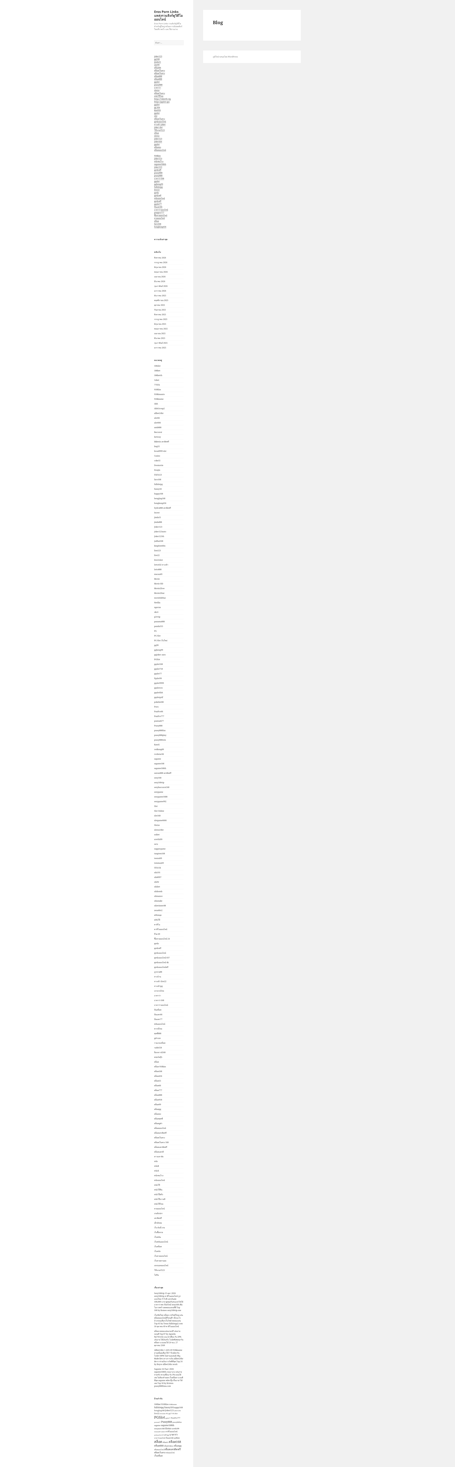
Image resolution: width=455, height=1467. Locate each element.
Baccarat (158, 432)
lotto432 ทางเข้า (161, 564)
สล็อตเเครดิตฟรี (160, 1147)
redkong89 (159, 749)
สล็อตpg (157, 1109)
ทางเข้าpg (158, 986)
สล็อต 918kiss (160, 1066)
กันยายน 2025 (160, 309)
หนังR (156, 1166)
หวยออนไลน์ (159, 218)
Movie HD (158, 583)
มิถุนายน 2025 (160, 324)
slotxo (156, 90)
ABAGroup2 (159, 408)
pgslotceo (158, 688)
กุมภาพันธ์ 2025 (161, 343)
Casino (157, 456)
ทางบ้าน (157, 976)
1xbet (156, 380)
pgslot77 (158, 204)
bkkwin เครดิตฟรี (161, 441)
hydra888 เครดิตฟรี (162, 508)
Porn (156, 706)
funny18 (158, 489)
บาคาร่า (157, 87)
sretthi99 (158, 839)
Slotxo (157, 825)
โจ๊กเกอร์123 (159, 130)
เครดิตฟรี (158, 1218)
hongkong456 (160, 226)
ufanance (158, 896)
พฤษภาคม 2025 (161, 328)
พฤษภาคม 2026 (161, 272)
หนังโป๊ (157, 1185)
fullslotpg (158, 187)
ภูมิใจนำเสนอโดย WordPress (225, 56)
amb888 (157, 427)
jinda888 (158, 522)
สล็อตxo (157, 147)
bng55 (157, 446)
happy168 (158, 493)
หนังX (156, 1170)
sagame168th (160, 164)
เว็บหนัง (157, 1251)
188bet (157, 370)
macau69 (158, 574)
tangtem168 (159, 853)
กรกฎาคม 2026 (160, 262)
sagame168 (159, 763)
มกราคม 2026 (160, 291)
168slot (157, 366)
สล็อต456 (158, 1076)
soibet (157, 834)
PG (155, 631)
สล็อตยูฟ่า (158, 1123)
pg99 (156, 645)
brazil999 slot (160, 451)
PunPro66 (158, 711)
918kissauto (159, 394)
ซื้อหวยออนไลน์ (160, 215)
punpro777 (159, 212)
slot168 (157, 815)
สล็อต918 (158, 1099)
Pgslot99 (158, 678)
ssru (156, 844)
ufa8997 (157, 877)
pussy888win (160, 740)
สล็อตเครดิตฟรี (160, 1133)
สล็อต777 (158, 1090)
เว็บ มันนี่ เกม (159, 1227)
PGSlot (157, 659)
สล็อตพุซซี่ (158, 1118)
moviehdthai (160, 598)
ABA (156, 403)
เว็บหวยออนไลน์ (161, 1256)
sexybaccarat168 (161, 787)
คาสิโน (157, 924)
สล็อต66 (157, 67)
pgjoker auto (160, 654)
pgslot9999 (159, 683)
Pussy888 (158, 725)
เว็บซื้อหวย (158, 1232)
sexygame (158, 792)
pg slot (157, 107)
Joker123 (158, 527)
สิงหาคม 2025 (160, 314)
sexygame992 (160, 801)
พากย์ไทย (158, 1028)
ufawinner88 (160, 905)
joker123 (158, 56)
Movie (157, 579)
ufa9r (156, 882)
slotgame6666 (160, 820)
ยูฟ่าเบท (157, 1038)
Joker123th (159, 536)
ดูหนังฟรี (157, 170)
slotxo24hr (159, 830)
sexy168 (157, 777)
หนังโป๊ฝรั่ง (158, 1194)
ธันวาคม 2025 (160, 295)
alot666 (157, 422)
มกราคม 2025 (160, 347)
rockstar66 (159, 754)
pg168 (157, 59)
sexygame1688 (160, 796)
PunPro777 (159, 716)
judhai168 (158, 541)
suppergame (160, 848)
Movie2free (159, 588)
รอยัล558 (158, 1047)
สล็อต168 (158, 1071)
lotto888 (158, 569)
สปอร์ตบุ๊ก (158, 1057)
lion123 (157, 550)
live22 (157, 190)
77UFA (157, 384)
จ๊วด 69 (157, 934)
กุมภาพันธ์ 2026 (161, 286)
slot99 (156, 65)
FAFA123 (158, 474)
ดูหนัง (156, 192)
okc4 (156, 612)
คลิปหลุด (158, 915)
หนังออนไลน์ (159, 198)
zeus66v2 (158, 910)
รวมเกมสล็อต (159, 1043)
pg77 (170, 1413)
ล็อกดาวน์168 (160, 1052)
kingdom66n (159, 545)
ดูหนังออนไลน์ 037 (162, 957)
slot (155, 116)
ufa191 (157, 872)
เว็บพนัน (157, 1237)
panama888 (159, 621)
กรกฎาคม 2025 (160, 319)
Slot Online (159, 811)
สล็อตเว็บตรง (159, 70)
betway (157, 437)
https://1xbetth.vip (162, 99)
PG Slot (157, 635)
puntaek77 (159, 721)
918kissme (159, 399)
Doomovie (158, 465)
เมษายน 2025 (160, 333)
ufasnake (158, 901)
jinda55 (157, 62)
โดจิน (156, 1275)
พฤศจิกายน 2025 (161, 300)
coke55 (157, 460)
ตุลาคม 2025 (159, 305)
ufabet (157, 886)
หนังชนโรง (158, 161)
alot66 (157, 418)
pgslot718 (158, 669)
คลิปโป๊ (157, 920)
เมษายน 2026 (160, 276)
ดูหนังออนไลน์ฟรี (161, 967)
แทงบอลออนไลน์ (161, 1265)
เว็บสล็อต (158, 1246)
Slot (156, 806)
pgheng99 (158, 184)
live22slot (158, 560)
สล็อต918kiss (168, 1446)
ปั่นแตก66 (158, 207)
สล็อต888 (158, 76)
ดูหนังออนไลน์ (160, 121)
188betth (158, 375)
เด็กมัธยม (158, 1223)
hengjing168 (159, 498)
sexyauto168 (159, 1428)
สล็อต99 (157, 1104)
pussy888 (158, 84)
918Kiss (157, 389)
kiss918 (157, 110)
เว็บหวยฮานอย (160, 1260)
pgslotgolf (158, 697)
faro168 (157, 224)
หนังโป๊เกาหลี (159, 1199)
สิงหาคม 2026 (160, 257)
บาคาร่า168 (159, 178)
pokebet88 (159, 702)
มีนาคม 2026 (159, 281)
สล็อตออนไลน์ (160, 150)
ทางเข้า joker (160, 124)
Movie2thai (159, 593)
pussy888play (160, 735)
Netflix (157, 602)
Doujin (157, 470)
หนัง (156, 1161)
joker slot (158, 127)
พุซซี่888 (157, 1033)
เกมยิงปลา (158, 1213)
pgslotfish (158, 692)
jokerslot (158, 141)
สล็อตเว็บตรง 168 (161, 1142)
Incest (157, 512)
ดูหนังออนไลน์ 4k (161, 962)
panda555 (158, 626)
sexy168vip (159, 782)
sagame (157, 759)
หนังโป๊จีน (158, 1189)
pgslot (157, 82)
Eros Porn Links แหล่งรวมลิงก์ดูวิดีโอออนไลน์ (168, 15)
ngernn (157, 607)
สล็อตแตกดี (159, 1151)
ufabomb (158, 891)
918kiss (157, 155)
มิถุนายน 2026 (160, 267)
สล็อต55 (157, 1080)
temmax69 (159, 863)
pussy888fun (160, 730)
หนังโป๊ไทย (158, 96)
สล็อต (156, 133)
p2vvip (157, 616)
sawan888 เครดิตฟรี (162, 773)
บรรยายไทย (159, 991)
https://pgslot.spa (162, 101)
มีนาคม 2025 (159, 338)
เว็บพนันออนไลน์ (161, 1241)
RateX (157, 744)
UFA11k (157, 867)
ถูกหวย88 (158, 972)
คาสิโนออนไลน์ (160, 929)
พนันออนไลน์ (159, 1024)
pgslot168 (158, 664)
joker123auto (160, 531)
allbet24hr (159, 413)
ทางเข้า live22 (160, 981)
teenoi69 (158, 858)
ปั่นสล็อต (157, 1009)
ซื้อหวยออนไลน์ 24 (162, 938)
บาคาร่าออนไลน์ (161, 209)
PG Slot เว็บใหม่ (160, 640)
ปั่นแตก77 (158, 1019)
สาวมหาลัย (158, 1156)
